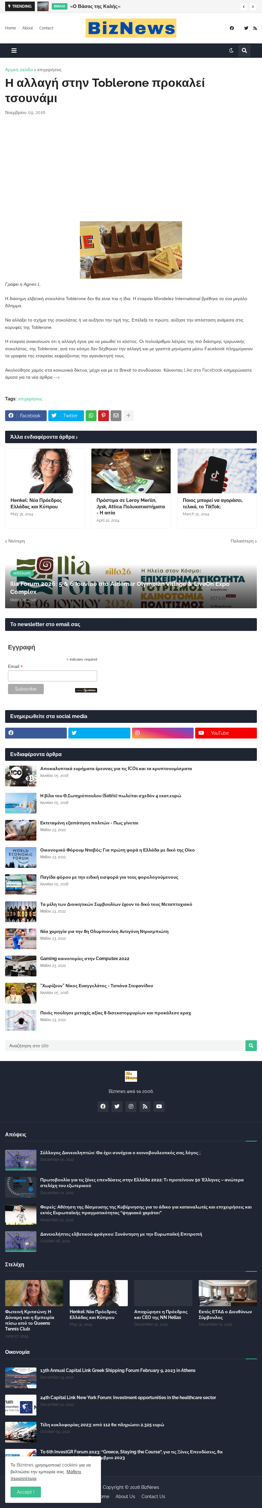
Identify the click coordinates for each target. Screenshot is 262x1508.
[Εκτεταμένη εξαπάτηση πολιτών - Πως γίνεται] (20, 830)
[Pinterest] (103, 415)
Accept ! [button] (26, 1492)
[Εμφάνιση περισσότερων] (128, 415)
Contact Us (153, 1496)
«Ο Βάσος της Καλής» (95, 6)
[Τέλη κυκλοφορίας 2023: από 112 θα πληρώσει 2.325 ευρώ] (20, 1432)
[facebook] (232, 28)
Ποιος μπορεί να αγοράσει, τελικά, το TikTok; (213, 503)
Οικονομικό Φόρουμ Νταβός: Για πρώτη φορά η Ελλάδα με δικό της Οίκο (117, 850)
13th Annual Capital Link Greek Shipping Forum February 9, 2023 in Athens (118, 1370)
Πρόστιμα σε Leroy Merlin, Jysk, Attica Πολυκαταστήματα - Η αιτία (130, 506)
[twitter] (246, 28)
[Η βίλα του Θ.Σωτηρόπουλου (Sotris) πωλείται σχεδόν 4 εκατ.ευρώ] (20, 803)
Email (15, 666)
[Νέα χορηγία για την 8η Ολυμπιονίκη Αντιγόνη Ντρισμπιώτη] (20, 938)
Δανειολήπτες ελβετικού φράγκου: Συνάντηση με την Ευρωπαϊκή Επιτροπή (121, 1234)
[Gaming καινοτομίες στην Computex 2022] (20, 966)
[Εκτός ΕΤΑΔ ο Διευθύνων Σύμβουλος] (228, 1293)
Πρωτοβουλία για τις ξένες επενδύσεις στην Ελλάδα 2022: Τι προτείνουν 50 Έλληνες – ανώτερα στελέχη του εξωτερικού (142, 1182)
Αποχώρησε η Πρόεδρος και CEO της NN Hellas (161, 1314)
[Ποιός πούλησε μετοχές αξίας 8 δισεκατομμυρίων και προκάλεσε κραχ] (20, 1020)
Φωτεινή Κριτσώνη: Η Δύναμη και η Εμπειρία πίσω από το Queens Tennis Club (29, 1320)
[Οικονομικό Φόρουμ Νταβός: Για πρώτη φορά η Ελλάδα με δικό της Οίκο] (20, 857)
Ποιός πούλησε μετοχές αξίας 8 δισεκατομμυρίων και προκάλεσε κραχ (115, 1012)
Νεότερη (16, 540)
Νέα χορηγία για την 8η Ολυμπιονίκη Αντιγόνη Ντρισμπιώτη (104, 931)
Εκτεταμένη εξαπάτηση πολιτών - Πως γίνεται (89, 822)
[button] (244, 7)
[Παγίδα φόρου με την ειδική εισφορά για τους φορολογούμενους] (20, 884)
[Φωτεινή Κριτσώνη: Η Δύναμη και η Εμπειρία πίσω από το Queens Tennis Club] (34, 1293)
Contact (46, 28)
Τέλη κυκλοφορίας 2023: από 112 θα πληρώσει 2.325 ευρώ (102, 1424)
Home (10, 28)
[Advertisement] (131, 168)
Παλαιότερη (242, 540)
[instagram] (163, 733)
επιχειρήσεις (49, 69)
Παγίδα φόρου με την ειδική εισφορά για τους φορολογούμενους (109, 877)
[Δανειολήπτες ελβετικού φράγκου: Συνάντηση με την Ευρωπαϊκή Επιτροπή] (20, 1241)
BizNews (150, 1487)
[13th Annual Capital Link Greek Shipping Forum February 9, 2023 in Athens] (20, 1378)
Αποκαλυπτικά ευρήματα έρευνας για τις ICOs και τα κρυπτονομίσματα (116, 768)
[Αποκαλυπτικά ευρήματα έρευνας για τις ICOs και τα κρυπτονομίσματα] (20, 776)
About (27, 28)
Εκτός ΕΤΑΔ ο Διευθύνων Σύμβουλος (225, 1314)
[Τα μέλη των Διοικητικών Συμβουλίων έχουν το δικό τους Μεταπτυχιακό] (20, 911)
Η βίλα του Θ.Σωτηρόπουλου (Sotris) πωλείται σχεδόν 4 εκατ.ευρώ (110, 795)
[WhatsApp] (91, 415)
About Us (125, 1496)
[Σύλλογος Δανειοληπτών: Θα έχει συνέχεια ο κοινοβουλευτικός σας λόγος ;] (20, 1160)
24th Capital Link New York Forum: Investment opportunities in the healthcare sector (128, 1397)
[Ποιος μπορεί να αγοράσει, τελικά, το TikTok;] (217, 471)
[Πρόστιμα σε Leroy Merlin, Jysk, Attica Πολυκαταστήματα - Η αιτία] (130, 471)
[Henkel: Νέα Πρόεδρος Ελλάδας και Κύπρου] (44, 471)
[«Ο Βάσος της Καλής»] (43, 6)
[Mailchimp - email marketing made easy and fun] (86, 690)
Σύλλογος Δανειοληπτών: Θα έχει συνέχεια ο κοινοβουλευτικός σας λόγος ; (120, 1152)
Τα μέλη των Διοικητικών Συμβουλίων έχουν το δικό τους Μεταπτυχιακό (116, 904)
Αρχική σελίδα (19, 69)
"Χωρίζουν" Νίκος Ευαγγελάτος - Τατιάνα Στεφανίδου (96, 985)
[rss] (255, 28)
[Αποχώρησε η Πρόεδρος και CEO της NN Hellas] (163, 1293)
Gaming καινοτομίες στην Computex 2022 (84, 958)
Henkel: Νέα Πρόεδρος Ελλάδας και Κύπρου (36, 503)
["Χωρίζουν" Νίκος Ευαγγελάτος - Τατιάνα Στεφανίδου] (20, 993)
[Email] (116, 415)
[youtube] (159, 1106)
